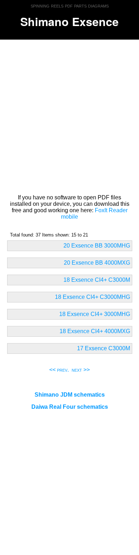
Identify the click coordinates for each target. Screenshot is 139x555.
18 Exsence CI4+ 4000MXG (95, 331)
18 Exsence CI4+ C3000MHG (92, 297)
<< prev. (59, 370)
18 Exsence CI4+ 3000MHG (94, 314)
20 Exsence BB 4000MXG (97, 263)
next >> (81, 370)
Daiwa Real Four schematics (69, 407)
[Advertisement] (69, 115)
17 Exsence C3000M (103, 348)
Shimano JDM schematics (70, 395)
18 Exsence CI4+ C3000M (96, 280)
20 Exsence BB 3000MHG (96, 246)
